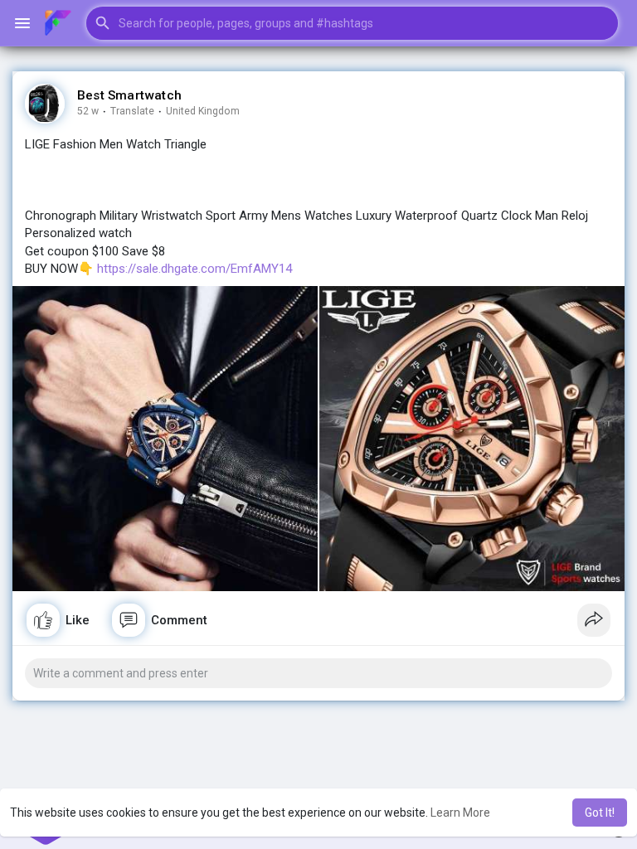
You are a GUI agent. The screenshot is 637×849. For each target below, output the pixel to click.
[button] (352, 23)
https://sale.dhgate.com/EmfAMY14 (194, 268)
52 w (88, 111)
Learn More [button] (460, 812)
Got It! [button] (600, 812)
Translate (132, 111)
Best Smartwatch (129, 95)
